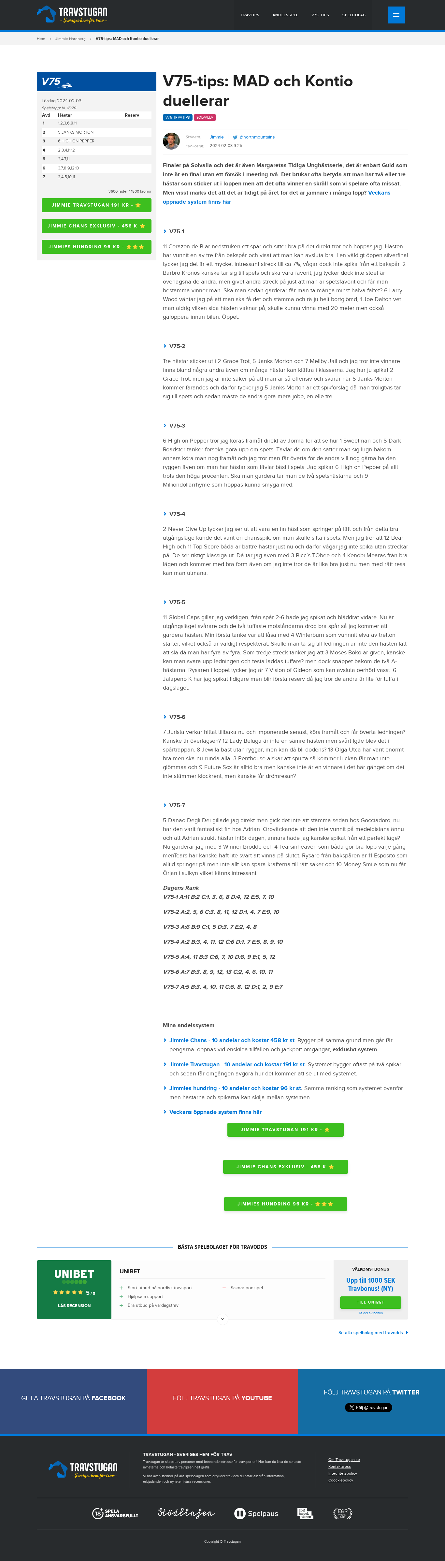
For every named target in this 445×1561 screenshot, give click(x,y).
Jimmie (217, 137)
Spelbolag (354, 15)
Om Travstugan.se (344, 1459)
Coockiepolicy (340, 1480)
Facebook (109, 1398)
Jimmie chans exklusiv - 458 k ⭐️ (97, 226)
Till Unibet (370, 1302)
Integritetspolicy (342, 1473)
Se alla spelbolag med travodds (370, 1332)
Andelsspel (285, 15)
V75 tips (320, 15)
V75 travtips (177, 117)
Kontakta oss (339, 1466)
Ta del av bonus (371, 1313)
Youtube (256, 1398)
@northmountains (257, 137)
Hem (41, 38)
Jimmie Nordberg (70, 38)
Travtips (250, 15)
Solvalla (204, 117)
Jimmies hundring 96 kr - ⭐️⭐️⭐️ (97, 247)
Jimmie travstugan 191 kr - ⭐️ (96, 205)
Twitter (406, 1392)
